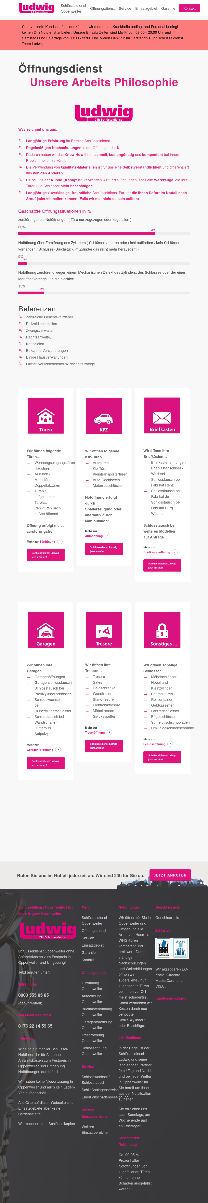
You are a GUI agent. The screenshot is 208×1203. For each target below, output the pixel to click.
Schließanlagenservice (98, 1089)
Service (88, 937)
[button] (45, 555)
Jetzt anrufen (170, 875)
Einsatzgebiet (93, 945)
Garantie (89, 952)
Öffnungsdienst (94, 930)
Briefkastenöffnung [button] (156, 552)
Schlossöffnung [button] (154, 744)
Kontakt (88, 959)
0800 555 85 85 (33, 995)
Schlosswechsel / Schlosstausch (96, 1079)
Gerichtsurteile (167, 917)
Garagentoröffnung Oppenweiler (97, 1024)
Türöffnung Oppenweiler (92, 985)
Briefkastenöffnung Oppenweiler (97, 1011)
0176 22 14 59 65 (35, 1025)
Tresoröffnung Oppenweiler (93, 1037)
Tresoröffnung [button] (95, 732)
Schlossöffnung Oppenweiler (94, 1050)
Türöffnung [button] (47, 541)
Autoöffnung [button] (94, 536)
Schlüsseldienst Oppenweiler (94, 920)
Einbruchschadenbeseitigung (98, 1096)
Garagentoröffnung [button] (40, 750)
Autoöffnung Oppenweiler (92, 998)
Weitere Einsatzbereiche (95, 1129)
